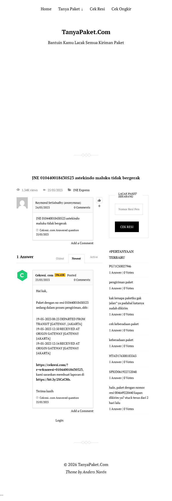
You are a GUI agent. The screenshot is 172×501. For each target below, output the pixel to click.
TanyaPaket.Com (86, 32)
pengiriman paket (121, 282)
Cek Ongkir (121, 8)
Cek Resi (97, 8)
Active (94, 257)
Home (46, 8)
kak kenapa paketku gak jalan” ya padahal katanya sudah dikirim (126, 303)
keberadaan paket (121, 340)
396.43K (59, 275)
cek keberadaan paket (124, 324)
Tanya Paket (69, 8)
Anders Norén (94, 471)
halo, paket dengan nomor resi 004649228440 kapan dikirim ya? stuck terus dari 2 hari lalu (128, 395)
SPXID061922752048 (123, 372)
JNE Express (81, 190)
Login (59, 420)
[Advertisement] (86, 99)
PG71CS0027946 (120, 266)
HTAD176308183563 (122, 356)
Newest (76, 258)
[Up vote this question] (99, 200)
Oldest (60, 258)
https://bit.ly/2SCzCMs (53, 379)
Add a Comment (82, 243)
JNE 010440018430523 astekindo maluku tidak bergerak (86, 177)
